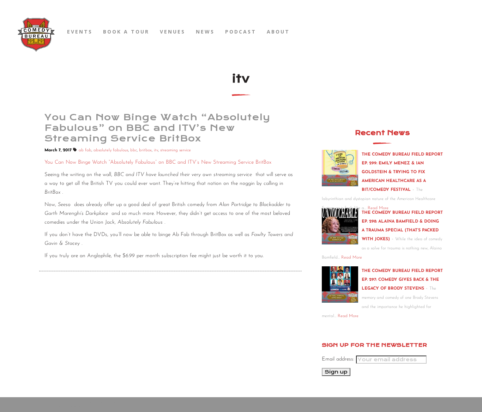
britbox (145, 150)
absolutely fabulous (111, 150)
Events (79, 31)
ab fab (85, 150)
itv (156, 150)
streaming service (175, 150)
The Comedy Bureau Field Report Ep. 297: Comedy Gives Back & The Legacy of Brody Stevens (402, 280)
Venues (172, 31)
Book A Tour (126, 31)
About (278, 31)
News (205, 31)
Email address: (339, 359)
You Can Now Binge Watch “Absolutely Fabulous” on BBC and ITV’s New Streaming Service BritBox (157, 162)
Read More (351, 257)
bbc (133, 150)
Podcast (240, 31)
